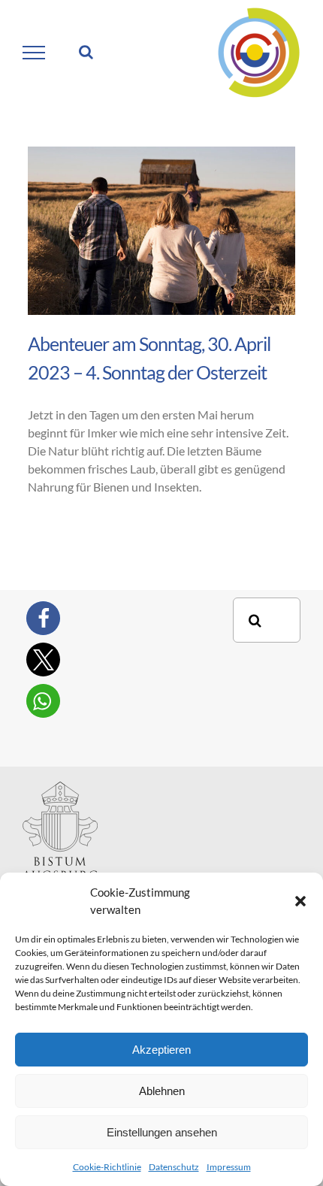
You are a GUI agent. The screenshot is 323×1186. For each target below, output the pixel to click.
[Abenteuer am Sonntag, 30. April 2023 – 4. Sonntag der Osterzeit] (161, 231)
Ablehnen (162, 1091)
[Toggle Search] (86, 51)
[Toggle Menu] (34, 52)
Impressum (229, 1166)
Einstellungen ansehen (162, 1132)
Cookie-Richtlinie (107, 1166)
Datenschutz (174, 1166)
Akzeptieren (161, 1049)
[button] (300, 901)
